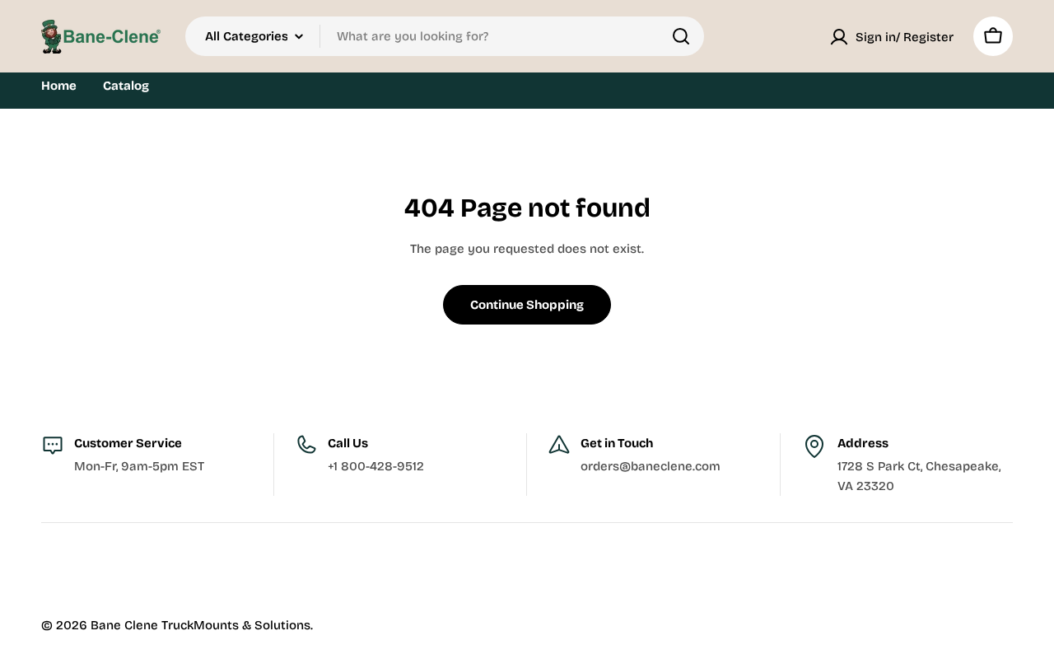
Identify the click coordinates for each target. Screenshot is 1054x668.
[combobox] (444, 36)
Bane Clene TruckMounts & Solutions (200, 625)
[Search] (681, 36)
